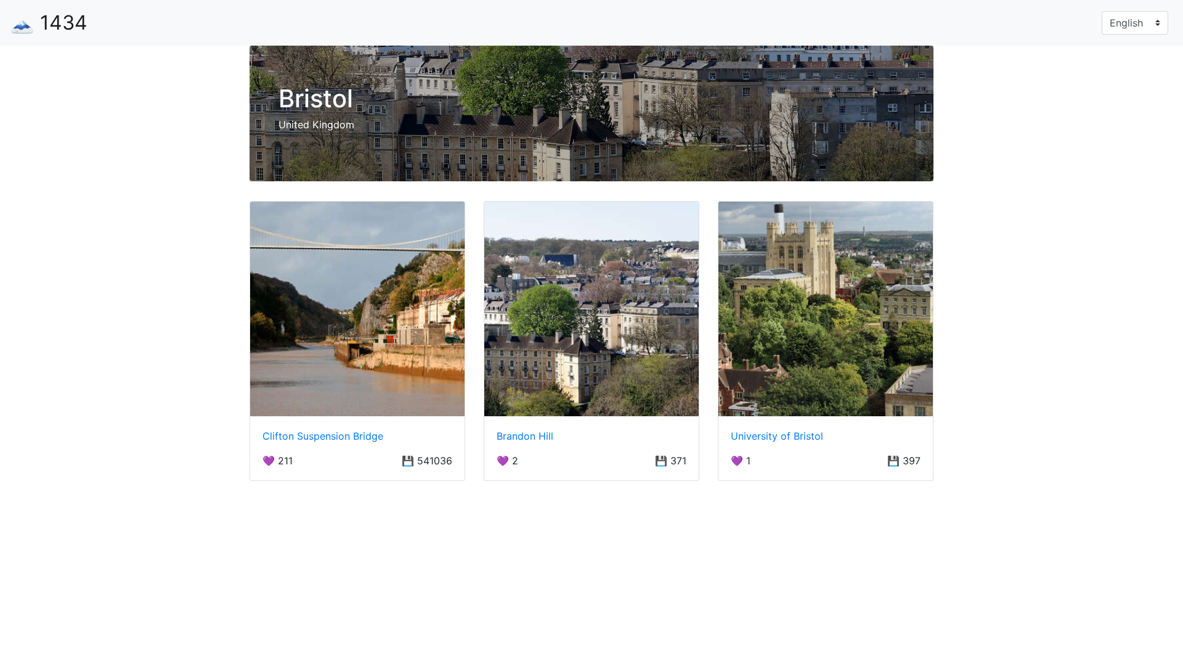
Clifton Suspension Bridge (322, 436)
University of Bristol (777, 436)
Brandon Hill (525, 436)
